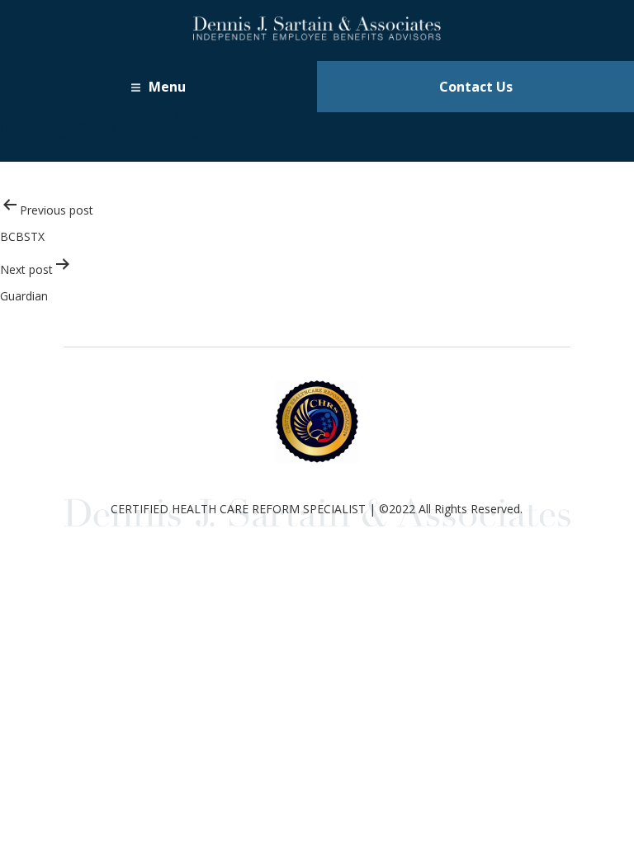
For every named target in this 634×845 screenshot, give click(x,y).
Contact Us (476, 87)
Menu (167, 87)
